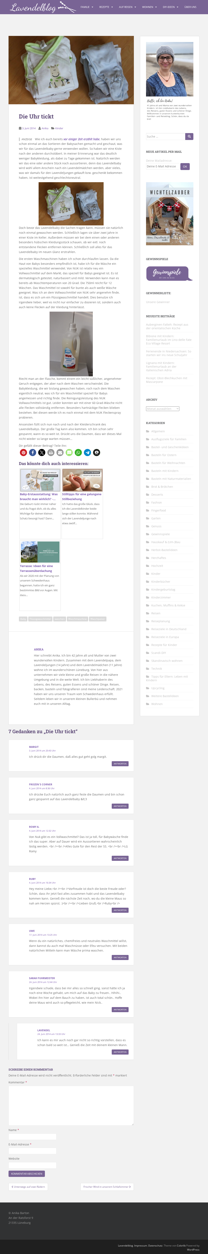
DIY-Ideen (169, 7)
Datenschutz (155, 1245)
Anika (45, 128)
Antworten (120, 763)
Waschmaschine (77, 619)
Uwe (32, 931)
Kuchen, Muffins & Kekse (168, 605)
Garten (156, 518)
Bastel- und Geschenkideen (170, 447)
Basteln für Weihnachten (168, 463)
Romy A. (34, 827)
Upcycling (158, 688)
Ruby (32, 879)
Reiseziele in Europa (165, 637)
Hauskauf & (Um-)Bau (165, 542)
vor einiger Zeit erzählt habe (82, 139)
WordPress (193, 1249)
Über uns (190, 7)
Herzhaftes (158, 558)
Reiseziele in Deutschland (168, 629)
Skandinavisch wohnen (167, 661)
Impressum (140, 1245)
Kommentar (18, 1082)
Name (14, 1130)
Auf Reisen (125, 7)
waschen (60, 619)
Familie (85, 7)
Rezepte (104, 7)
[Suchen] (189, 136)
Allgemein (158, 431)
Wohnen (147, 7)
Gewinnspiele (160, 534)
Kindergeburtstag (163, 589)
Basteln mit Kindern (165, 471)
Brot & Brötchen (162, 487)
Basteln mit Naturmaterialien (171, 479)
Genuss (156, 526)
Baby (23, 619)
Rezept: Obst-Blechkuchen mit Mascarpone (166, 380)
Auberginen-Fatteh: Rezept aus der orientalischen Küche (167, 326)
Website (14, 1158)
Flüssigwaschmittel (40, 619)
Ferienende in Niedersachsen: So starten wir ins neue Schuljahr (168, 353)
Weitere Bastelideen (165, 696)
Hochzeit (157, 566)
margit (34, 747)
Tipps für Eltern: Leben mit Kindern (167, 678)
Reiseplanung (160, 621)
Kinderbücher (160, 581)
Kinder (59, 128)
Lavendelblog (125, 1245)
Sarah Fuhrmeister (42, 978)
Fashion (156, 502)
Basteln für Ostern (164, 455)
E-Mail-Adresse (20, 1144)
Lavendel (43, 1030)
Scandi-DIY (158, 653)
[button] (23, 452)
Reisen (155, 613)
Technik (156, 669)
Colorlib (181, 1245)
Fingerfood (158, 510)
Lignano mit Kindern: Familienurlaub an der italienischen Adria (161, 366)
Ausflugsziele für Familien (168, 439)
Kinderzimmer (161, 597)
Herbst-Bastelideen (164, 550)
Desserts (157, 494)
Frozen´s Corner (40, 784)
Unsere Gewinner (158, 302)
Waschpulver (97, 619)
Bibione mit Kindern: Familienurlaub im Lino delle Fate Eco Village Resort (169, 339)
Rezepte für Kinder (164, 645)
